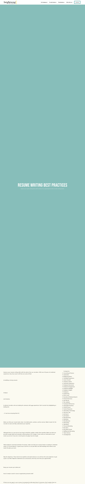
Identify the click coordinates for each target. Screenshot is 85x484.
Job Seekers (66, 415)
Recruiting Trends (67, 429)
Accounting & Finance (68, 373)
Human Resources (67, 409)
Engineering (66, 393)
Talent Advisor (66, 433)
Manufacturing (66, 417)
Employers (66, 392)
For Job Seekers (52, 2)
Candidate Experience (68, 378)
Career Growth (67, 380)
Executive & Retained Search (70, 397)
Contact (77, 2)
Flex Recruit (66, 400)
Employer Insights (67, 390)
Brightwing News (67, 376)
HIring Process (67, 407)
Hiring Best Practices (68, 405)
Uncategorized (66, 434)
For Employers (44, 2)
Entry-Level (66, 395)
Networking (66, 422)
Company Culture (67, 381)
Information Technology (69, 410)
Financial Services (67, 398)
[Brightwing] (10, 2)
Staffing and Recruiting (69, 431)
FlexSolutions (61, 2)
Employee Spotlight (68, 388)
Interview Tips (66, 412)
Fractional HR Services (68, 403)
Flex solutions (66, 402)
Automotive (66, 374)
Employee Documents (68, 385)
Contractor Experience (68, 383)
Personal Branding (68, 426)
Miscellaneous (66, 421)
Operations (66, 424)
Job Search (66, 414)
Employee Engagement (69, 386)
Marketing (65, 419)
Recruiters (65, 427)
